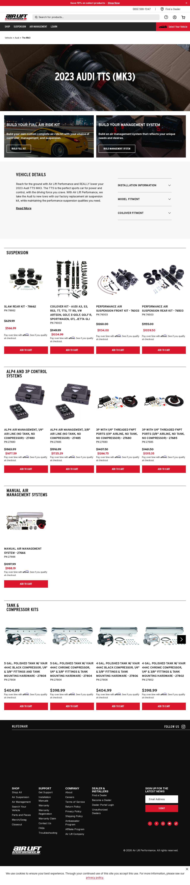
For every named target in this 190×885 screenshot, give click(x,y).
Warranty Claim (47, 818)
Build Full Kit (19, 148)
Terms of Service (75, 801)
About (68, 792)
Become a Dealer (101, 800)
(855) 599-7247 (142, 9)
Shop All (17, 792)
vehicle (8, 37)
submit (162, 808)
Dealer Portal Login (103, 804)
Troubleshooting (48, 832)
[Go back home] (16, 17)
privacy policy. (95, 877)
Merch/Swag (19, 819)
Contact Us (45, 823)
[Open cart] (183, 17)
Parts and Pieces (21, 814)
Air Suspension (20, 797)
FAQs (42, 828)
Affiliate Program (74, 829)
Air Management (21, 801)
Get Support (46, 792)
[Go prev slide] (8, 639)
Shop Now (114, 2)
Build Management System (117, 148)
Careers (69, 797)
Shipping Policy (74, 816)
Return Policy (73, 806)
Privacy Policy (73, 811)
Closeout (17, 824)
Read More (23, 208)
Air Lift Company (74, 833)
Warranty (44, 805)
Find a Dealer (99, 795)
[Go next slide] (181, 639)
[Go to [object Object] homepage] (27, 850)
